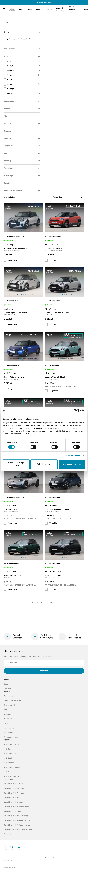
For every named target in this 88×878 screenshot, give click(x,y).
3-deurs (23, 61)
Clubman (23, 80)
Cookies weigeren (73, 455)
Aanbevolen (57, 197)
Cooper (23, 84)
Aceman (23, 70)
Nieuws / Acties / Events (72, 9)
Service (49, 10)
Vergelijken (12, 260)
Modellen (39, 10)
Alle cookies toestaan (72, 464)
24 (51, 603)
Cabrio (23, 75)
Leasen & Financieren (60, 9)
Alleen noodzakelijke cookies (16, 464)
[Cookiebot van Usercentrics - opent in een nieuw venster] (75, 410)
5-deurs (23, 66)
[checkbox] (5, 260)
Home (21, 10)
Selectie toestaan (44, 464)
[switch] (33, 447)
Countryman (23, 89)
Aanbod (29, 10)
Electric (23, 93)
